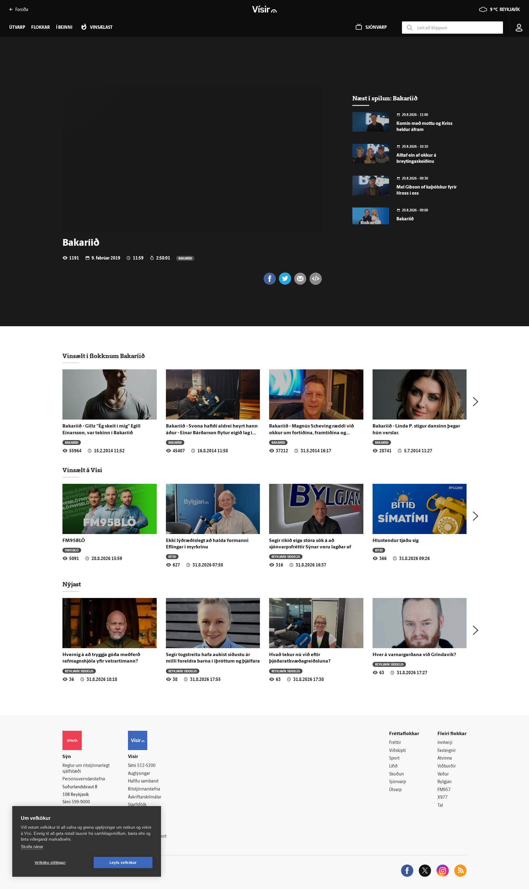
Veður (443, 774)
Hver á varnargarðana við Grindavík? (414, 654)
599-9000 (81, 802)
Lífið (393, 766)
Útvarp (395, 790)
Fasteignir (446, 751)
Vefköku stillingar (50, 863)
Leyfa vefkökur (123, 863)
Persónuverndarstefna (83, 779)
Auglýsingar (139, 773)
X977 (442, 797)
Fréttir (395, 743)
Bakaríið (185, 258)
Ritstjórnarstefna (144, 789)
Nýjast (71, 584)
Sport (394, 758)
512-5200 (146, 766)
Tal (440, 805)
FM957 (444, 790)
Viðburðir (446, 766)
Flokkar (40, 27)
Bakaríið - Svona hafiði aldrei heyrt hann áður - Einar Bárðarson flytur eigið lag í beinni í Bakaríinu (212, 433)
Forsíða (21, 9)
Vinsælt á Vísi (82, 470)
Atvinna (444, 758)
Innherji (444, 743)
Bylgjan (444, 782)
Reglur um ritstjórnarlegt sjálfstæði (86, 769)
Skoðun (396, 774)
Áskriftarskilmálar (144, 797)
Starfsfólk (137, 805)
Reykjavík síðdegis (286, 556)
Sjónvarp (397, 782)
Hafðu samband (143, 781)
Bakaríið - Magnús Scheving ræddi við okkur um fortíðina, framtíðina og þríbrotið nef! (311, 433)
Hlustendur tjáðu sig (395, 540)
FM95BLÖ (73, 540)
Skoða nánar (32, 846)
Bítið (172, 556)
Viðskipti (397, 751)
